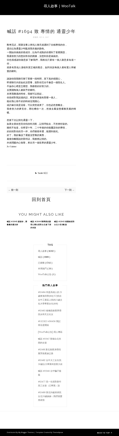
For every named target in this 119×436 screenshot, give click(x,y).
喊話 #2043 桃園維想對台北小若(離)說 (64, 223)
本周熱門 (42, 268)
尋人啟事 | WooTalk (59, 5)
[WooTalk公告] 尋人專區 (50, 332)
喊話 (45, 173)
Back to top (103, 433)
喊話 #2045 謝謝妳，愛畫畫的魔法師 (17, 223)
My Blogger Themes (26, 432)
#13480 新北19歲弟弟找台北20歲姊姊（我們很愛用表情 (50, 396)
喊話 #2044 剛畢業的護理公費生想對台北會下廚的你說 (40, 224)
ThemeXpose (58, 432)
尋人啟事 (42, 251)
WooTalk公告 (45, 274)
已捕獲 (41, 262)
